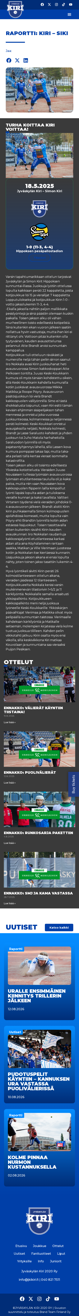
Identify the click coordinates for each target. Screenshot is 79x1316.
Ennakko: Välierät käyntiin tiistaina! (33, 710)
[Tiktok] (63, 4)
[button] (9, 60)
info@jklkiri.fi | (30, 1280)
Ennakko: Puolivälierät (30, 772)
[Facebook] (42, 4)
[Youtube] (70, 4)
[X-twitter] (49, 4)
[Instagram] (56, 4)
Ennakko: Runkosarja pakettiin (38, 833)
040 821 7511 (50, 1280)
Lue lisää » (10, 722)
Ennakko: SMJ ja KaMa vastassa (38, 893)
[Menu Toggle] (69, 14)
